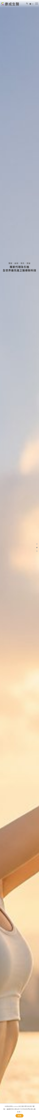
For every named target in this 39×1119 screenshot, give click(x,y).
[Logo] (10, 4)
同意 (19, 1115)
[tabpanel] (19, 553)
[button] (27, 3)
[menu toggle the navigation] (36, 3)
